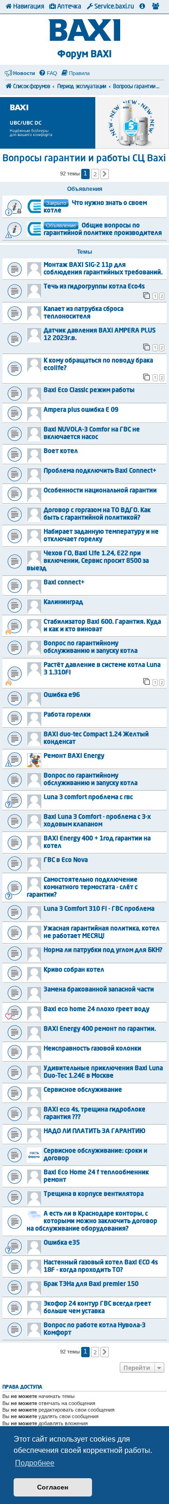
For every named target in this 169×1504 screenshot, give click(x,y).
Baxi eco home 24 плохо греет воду (96, 1009)
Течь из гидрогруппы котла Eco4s (94, 287)
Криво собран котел (74, 970)
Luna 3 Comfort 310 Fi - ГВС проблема (99, 909)
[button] (104, 174)
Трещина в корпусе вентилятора (94, 1194)
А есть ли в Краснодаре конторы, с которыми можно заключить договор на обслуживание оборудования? (92, 1221)
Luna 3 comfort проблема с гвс (88, 797)
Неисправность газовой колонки (92, 1049)
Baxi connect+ (64, 583)
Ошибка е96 (62, 695)
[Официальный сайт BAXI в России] (84, 31)
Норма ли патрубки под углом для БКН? (103, 950)
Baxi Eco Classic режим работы (89, 390)
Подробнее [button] (34, 1463)
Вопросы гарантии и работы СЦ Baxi (84, 159)
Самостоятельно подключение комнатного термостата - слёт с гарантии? (82, 887)
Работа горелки (67, 715)
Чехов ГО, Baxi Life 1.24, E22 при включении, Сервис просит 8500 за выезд (88, 561)
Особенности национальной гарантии (100, 491)
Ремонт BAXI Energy (74, 756)
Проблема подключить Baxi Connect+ (100, 471)
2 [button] (95, 174)
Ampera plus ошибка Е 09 (81, 410)
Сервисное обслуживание (83, 1090)
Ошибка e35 (62, 1243)
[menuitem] (47, 73)
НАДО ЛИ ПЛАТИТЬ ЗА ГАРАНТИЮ (95, 1131)
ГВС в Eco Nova (66, 860)
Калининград (63, 602)
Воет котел (61, 451)
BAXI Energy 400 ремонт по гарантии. (100, 1029)
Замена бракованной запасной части (99, 990)
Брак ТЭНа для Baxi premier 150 (91, 1284)
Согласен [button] (52, 1487)
